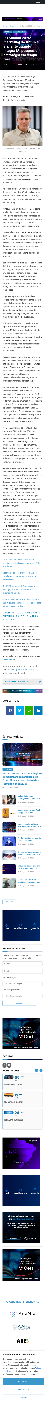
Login (38, 2)
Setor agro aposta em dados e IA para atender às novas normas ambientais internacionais (19, 576)
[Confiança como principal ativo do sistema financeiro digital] (9, 855)
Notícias (22, 32)
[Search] (4, 1065)
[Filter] (9, 1065)
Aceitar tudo (23, 1381)
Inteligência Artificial (22, 669)
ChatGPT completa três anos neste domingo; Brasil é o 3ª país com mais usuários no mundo (19, 589)
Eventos (8, 32)
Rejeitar (23, 1398)
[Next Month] (41, 1070)
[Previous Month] (36, 1070)
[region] (22, 1377)
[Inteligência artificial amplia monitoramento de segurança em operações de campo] (9, 883)
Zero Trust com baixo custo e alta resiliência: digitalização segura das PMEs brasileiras (21, 563)
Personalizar (23, 1389)
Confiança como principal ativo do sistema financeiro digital (30, 854)
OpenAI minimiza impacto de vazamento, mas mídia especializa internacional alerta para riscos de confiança (21, 602)
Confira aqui (8, 660)
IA (15, 32)
